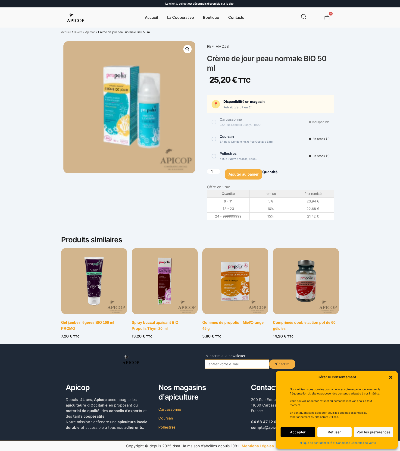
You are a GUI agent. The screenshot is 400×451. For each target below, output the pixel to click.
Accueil (151, 17)
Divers (78, 32)
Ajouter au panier (243, 174)
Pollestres (166, 427)
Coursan (165, 418)
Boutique (211, 17)
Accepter (298, 432)
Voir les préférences (373, 432)
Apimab (90, 32)
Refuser (334, 432)
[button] (390, 377)
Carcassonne (169, 409)
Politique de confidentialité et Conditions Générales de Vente (337, 443)
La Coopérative (180, 17)
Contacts (236, 17)
